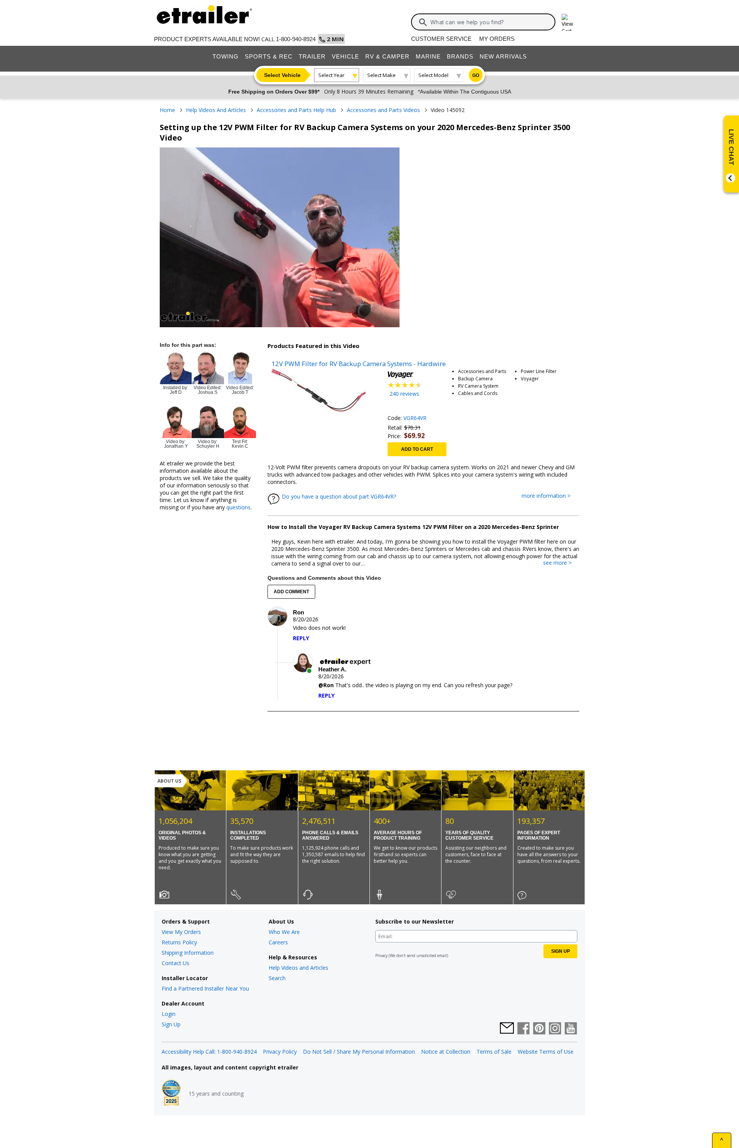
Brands (460, 56)
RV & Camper (387, 56)
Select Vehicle (282, 75)
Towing (225, 56)
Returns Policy (179, 942)
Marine (428, 56)
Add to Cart (417, 449)
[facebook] (523, 1029)
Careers (278, 942)
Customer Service (441, 38)
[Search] (423, 22)
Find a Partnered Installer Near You (205, 988)
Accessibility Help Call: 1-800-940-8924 (209, 1051)
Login (169, 1013)
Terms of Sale (494, 1051)
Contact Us (175, 963)
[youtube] (570, 1029)
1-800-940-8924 (296, 39)
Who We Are (284, 931)
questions (238, 507)
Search (277, 978)
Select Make (381, 75)
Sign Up (171, 1024)
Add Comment (291, 591)
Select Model (433, 75)
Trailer (312, 56)
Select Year (331, 75)
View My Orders (181, 931)
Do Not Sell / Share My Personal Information (359, 1051)
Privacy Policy (280, 1051)
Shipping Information (188, 952)
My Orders (497, 38)
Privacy (381, 955)
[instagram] (555, 1029)
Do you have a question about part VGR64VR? (339, 496)
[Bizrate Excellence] (171, 1093)
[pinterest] (539, 1029)
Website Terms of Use (545, 1051)
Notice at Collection (445, 1051)
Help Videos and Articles (298, 967)
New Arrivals (503, 56)
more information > (550, 496)
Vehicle (345, 56)
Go (475, 75)
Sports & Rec (269, 56)
